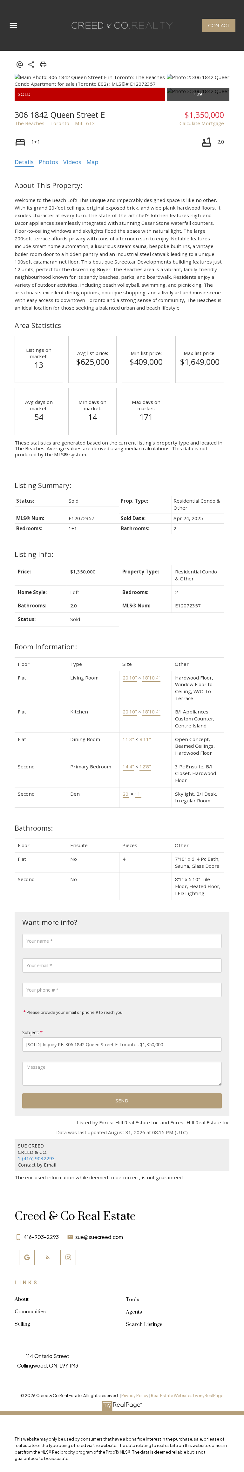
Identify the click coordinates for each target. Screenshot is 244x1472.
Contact (218, 25)
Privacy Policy (134, 1395)
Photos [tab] (48, 162)
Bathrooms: (34, 828)
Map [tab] (92, 162)
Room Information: (46, 646)
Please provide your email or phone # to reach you (74, 1012)
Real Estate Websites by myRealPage (187, 1395)
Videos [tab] (72, 162)
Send (121, 1100)
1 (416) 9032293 (36, 1158)
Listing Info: (34, 554)
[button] (218, 25)
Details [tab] (24, 162)
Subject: (30, 1032)
